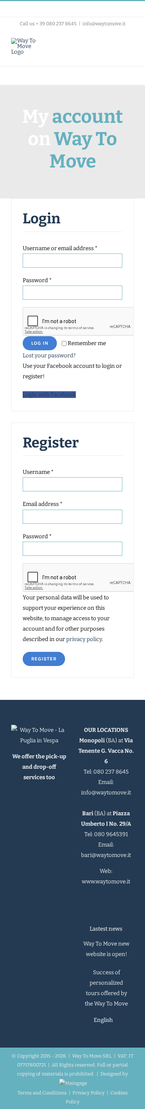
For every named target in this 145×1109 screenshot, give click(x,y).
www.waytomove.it (106, 881)
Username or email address (60, 248)
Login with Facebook (49, 394)
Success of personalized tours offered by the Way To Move (106, 988)
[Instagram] (101, 898)
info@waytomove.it (104, 23)
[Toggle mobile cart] (117, 46)
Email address (42, 504)
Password (37, 280)
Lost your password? (49, 355)
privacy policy (84, 639)
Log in (39, 343)
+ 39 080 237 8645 (56, 23)
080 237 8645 (111, 771)
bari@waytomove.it (106, 855)
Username (38, 472)
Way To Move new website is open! (106, 948)
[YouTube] (120, 898)
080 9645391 (111, 834)
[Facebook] (91, 898)
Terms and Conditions (42, 1093)
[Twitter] (111, 898)
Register (44, 659)
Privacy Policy (88, 1093)
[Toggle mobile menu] (131, 46)
